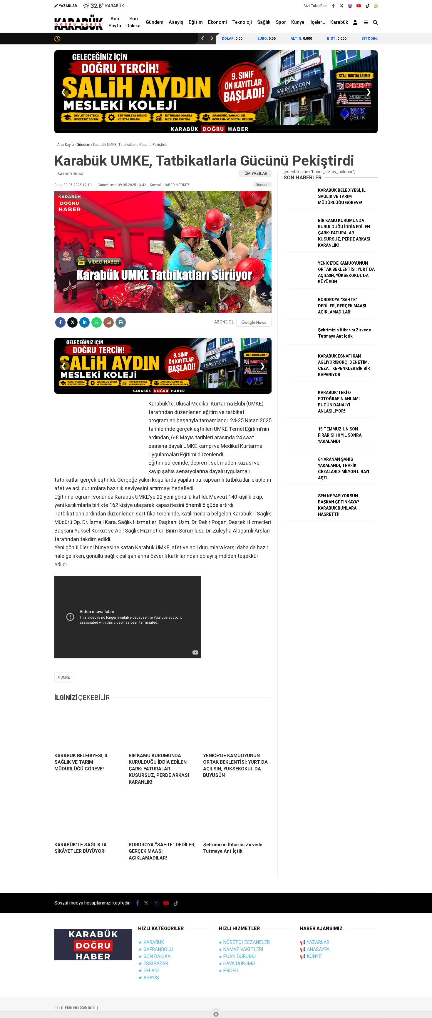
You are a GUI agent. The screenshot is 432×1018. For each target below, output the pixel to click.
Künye (297, 22)
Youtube (398, 391)
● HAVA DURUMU (237, 963)
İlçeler (315, 22)
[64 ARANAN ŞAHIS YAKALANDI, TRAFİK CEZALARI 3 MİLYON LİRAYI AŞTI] (299, 472)
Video (374, 57)
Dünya (370, 170)
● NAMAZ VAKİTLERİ (241, 949)
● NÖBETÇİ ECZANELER (244, 942)
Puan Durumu (382, 278)
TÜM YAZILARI (255, 173)
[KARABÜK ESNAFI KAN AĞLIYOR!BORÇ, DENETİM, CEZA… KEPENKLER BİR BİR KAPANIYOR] (299, 368)
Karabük (339, 22)
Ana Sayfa (380, 32)
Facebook (397, 342)
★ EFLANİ (148, 970)
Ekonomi (372, 158)
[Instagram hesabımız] (350, 6)
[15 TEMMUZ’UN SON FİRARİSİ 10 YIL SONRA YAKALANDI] (299, 441)
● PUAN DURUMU (237, 956)
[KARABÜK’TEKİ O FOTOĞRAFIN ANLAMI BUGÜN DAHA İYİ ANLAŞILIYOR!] (299, 405)
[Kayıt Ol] (356, 22)
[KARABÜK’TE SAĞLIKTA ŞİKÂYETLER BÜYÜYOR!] (88, 816)
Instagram (397, 375)
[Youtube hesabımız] (166, 903)
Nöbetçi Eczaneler (387, 241)
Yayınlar (377, 119)
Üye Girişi (377, 94)
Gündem (372, 146)
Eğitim (196, 22)
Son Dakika (133, 22)
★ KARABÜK (151, 942)
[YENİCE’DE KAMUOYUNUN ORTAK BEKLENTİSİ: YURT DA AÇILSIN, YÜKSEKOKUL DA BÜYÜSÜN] (237, 727)
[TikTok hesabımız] (176, 903)
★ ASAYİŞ (148, 977)
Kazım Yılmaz (70, 173)
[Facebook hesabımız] (333, 6)
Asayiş (176, 22)
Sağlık (370, 205)
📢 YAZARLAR (314, 942)
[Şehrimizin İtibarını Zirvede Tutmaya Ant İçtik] (237, 816)
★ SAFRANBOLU (155, 949)
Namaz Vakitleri (386, 266)
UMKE (65, 677)
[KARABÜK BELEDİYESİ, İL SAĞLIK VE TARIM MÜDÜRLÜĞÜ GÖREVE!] (88, 727)
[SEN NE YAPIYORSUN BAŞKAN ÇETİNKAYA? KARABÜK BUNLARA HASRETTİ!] (299, 508)
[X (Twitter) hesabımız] (395, 358)
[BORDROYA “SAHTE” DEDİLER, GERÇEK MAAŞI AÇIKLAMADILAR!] (163, 816)
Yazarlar (378, 69)
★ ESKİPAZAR (153, 963)
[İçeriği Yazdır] (120, 322)
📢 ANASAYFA (314, 949)
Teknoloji (373, 217)
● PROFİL (229, 970)
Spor (369, 182)
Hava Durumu (381, 253)
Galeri (375, 45)
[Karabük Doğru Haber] (78, 28)
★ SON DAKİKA (154, 956)
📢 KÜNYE (310, 956)
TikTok (397, 407)
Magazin (372, 194)
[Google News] (254, 322)
